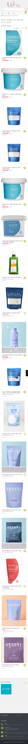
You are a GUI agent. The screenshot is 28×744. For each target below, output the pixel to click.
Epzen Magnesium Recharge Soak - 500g (11, 628)
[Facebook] (16, 715)
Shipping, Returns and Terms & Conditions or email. (15, 732)
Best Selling (16, 28)
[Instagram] (19, 715)
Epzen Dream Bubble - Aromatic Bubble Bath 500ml (12, 355)
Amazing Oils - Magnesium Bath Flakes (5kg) (12, 204)
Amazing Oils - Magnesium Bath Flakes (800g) (12, 58)
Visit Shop (14, 685)
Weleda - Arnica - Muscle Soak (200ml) (12, 277)
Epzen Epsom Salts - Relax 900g (10, 664)
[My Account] (8, 13)
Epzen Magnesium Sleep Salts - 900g (11, 550)
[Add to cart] (25, 58)
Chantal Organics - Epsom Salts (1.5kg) (12, 433)
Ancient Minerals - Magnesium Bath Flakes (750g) (11, 131)
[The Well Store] (14, 4)
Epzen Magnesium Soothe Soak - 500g (12, 474)
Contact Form (8, 727)
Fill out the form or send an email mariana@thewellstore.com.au (12, 729)
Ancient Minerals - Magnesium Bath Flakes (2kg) (11, 313)
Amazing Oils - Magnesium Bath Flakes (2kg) (12, 95)
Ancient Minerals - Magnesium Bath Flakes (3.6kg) (11, 168)
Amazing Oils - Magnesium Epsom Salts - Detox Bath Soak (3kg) (12, 241)
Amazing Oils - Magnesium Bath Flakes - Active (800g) (12, 586)
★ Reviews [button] (26, 373)
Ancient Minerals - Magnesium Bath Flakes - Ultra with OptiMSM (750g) (11, 392)
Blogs (5, 735)
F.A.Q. (5, 731)
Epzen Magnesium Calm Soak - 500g (11, 510)
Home (2, 15)
